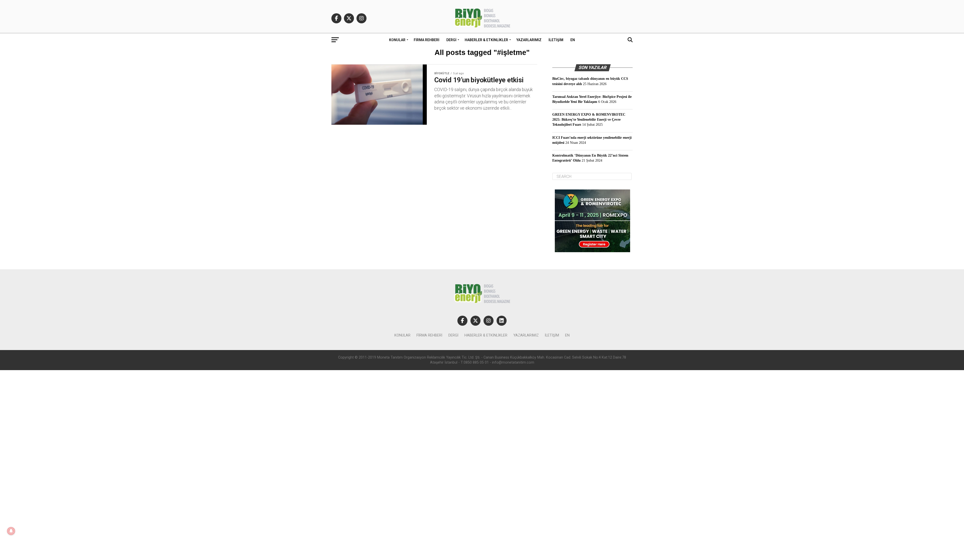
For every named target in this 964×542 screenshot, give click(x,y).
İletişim (556, 40)
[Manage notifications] (11, 531)
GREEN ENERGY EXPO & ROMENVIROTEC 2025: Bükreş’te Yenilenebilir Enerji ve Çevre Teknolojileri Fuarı (588, 119)
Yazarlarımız (528, 40)
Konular (397, 40)
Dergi (451, 40)
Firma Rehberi (426, 40)
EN (572, 40)
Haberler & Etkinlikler (486, 40)
